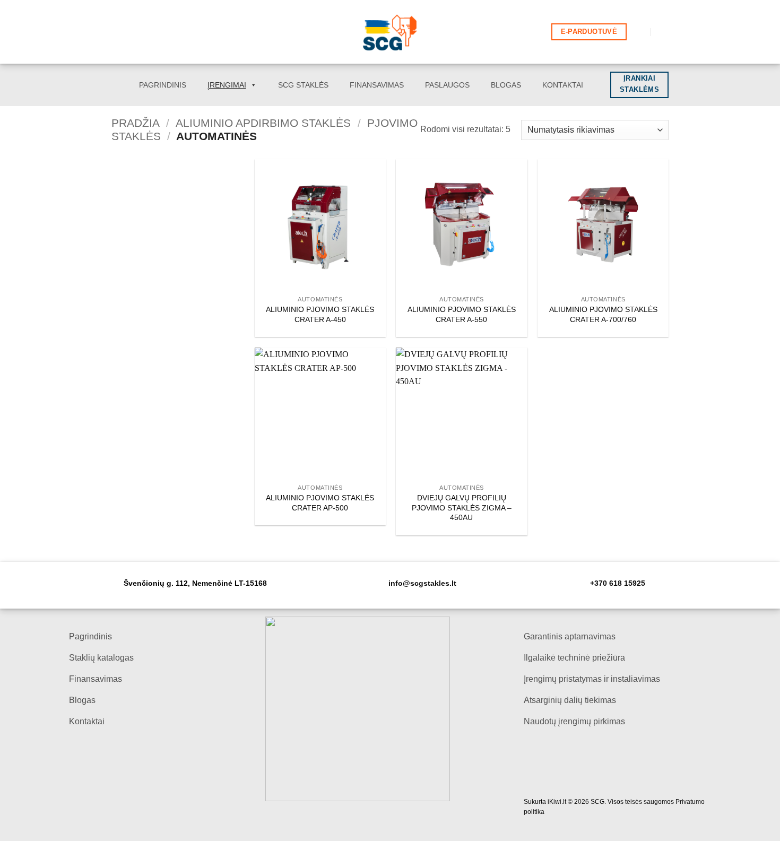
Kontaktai (562, 85)
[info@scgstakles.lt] (639, 32)
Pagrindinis (162, 85)
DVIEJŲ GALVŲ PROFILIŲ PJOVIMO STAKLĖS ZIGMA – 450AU (462, 507)
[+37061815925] (663, 32)
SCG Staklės (303, 85)
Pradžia (135, 123)
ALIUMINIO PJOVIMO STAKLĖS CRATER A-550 (462, 314)
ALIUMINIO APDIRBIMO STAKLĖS (263, 123)
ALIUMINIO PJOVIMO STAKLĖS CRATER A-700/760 (603, 314)
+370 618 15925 (617, 583)
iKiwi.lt (557, 801)
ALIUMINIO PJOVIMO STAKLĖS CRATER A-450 (320, 314)
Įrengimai (226, 85)
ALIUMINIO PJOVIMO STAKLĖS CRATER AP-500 (320, 502)
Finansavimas (377, 85)
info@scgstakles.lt (422, 583)
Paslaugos (447, 85)
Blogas (506, 85)
